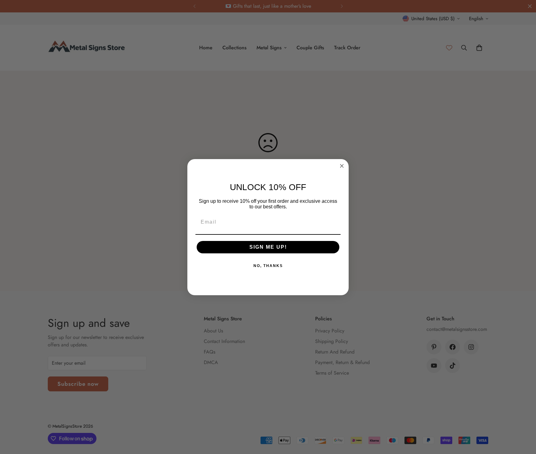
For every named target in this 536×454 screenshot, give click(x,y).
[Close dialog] (342, 166)
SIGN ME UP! (268, 247)
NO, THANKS (268, 266)
